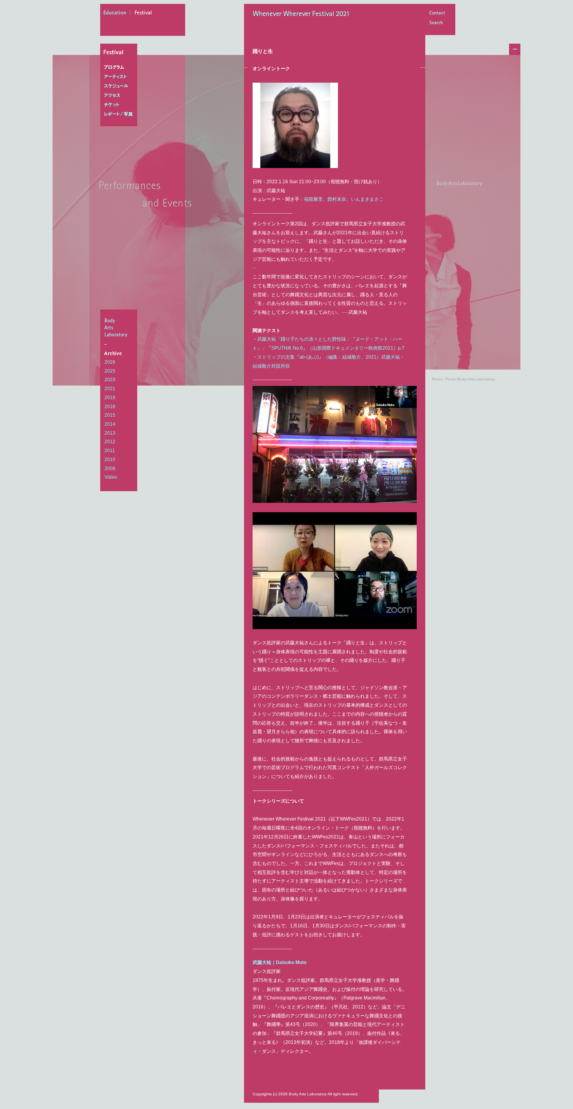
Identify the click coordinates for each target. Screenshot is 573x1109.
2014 (109, 424)
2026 (109, 362)
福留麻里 (313, 199)
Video (110, 477)
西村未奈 (336, 199)
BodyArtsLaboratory (119, 327)
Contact (437, 13)
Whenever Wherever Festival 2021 (303, 14)
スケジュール (120, 86)
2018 (109, 406)
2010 (109, 459)
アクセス (120, 95)
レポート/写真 (120, 114)
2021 (109, 388)
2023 (109, 379)
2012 (109, 441)
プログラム (120, 67)
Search (437, 23)
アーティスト (120, 76)
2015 (109, 415)
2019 (109, 397)
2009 (109, 468)
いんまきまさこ (367, 199)
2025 (109, 371)
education (117, 13)
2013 (109, 433)
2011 (109, 450)
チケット (120, 105)
